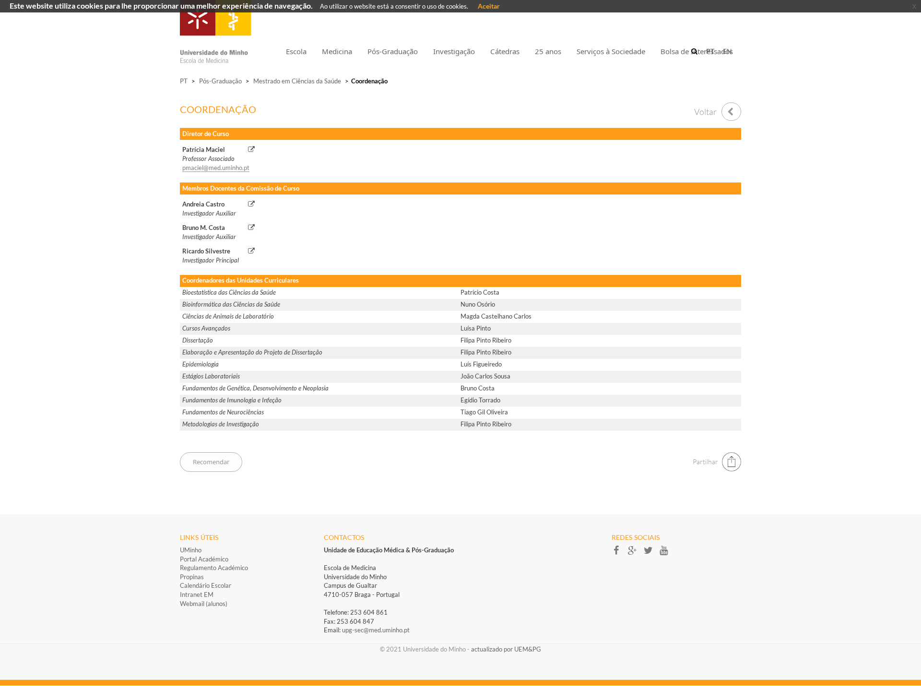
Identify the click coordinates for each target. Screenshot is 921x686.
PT (184, 81)
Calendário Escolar (205, 585)
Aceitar (489, 6)
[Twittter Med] (651, 553)
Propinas (192, 577)
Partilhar (705, 461)
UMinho (190, 550)
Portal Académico (204, 559)
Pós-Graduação (220, 81)
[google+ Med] (635, 553)
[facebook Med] (619, 553)
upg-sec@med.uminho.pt (376, 630)
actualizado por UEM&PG (506, 649)
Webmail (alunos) (203, 603)
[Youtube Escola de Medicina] (666, 553)
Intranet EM (196, 594)
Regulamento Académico (214, 568)
